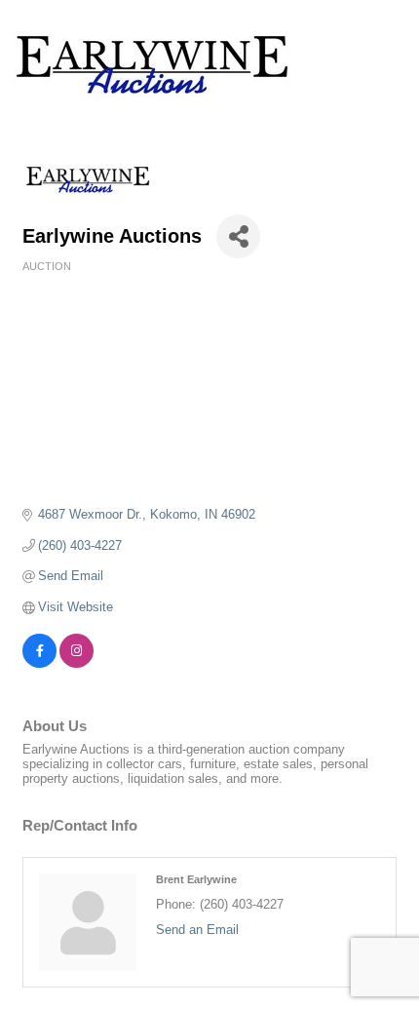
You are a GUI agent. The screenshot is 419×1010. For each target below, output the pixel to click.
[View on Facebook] (39, 663)
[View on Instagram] (76, 663)
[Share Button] (238, 236)
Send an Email (197, 929)
